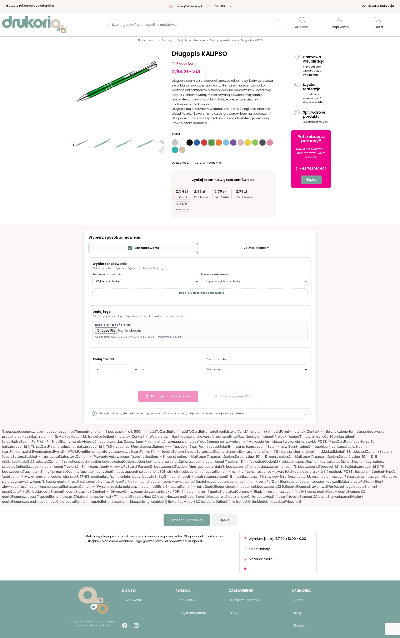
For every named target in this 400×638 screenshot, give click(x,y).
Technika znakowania (107, 274)
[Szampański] (182, 150)
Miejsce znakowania (214, 274)
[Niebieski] (197, 142)
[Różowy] (270, 142)
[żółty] (248, 142)
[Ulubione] (302, 20)
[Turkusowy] (175, 150)
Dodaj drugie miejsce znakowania (200, 293)
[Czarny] (189, 142)
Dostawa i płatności (246, 600)
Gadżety (167, 40)
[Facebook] (125, 625)
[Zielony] (211, 142)
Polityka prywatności (193, 613)
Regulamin (186, 600)
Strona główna (147, 40)
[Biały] (182, 142)
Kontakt (299, 625)
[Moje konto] (340, 20)
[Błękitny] (226, 142)
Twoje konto (133, 600)
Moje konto (340, 27)
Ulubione (301, 27)
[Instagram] (136, 625)
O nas (298, 600)
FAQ (234, 613)
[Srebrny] (175, 142)
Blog (297, 613)
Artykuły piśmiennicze (191, 40)
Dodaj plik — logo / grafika (113, 325)
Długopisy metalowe (223, 40)
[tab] (187, 520)
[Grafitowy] (262, 142)
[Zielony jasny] (255, 142)
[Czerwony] (204, 142)
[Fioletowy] (233, 142)
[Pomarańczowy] (219, 142)
